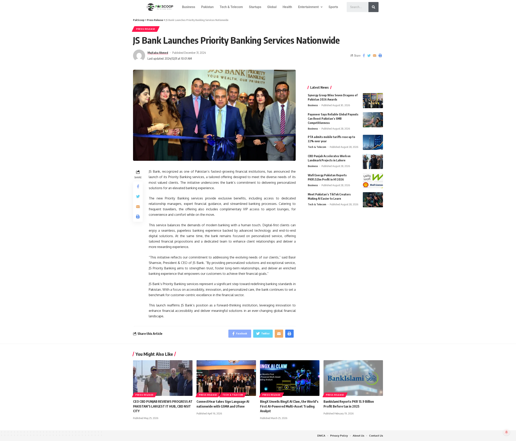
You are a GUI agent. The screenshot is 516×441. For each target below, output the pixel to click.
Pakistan (207, 7)
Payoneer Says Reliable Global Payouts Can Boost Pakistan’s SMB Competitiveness (333, 119)
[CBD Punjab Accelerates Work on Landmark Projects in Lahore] (373, 161)
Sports (333, 7)
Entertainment (308, 7)
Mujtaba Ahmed (158, 52)
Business (188, 7)
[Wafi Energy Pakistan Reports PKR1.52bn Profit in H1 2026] (373, 180)
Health (287, 7)
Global (272, 7)
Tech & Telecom (231, 7)
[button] (310, 7)
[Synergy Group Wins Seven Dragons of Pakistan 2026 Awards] (373, 100)
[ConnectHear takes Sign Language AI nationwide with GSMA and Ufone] (226, 378)
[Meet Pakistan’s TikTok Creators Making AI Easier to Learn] (373, 199)
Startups (255, 7)
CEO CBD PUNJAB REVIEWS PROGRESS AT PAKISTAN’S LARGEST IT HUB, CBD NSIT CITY (162, 406)
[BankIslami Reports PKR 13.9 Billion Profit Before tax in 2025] (353, 378)
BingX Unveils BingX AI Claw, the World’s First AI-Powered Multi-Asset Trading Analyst (289, 406)
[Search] (373, 7)
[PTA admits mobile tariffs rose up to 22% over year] (373, 142)
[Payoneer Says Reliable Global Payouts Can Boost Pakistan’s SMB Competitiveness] (373, 119)
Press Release (145, 28)
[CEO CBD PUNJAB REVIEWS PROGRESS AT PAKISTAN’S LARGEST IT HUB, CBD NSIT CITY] (162, 378)
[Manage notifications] (506, 432)
